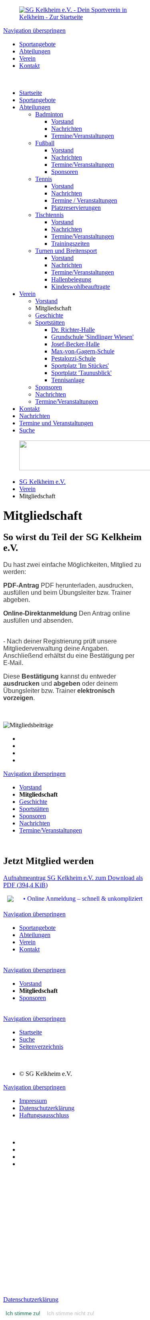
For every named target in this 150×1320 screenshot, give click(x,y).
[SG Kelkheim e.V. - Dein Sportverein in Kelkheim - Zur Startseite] (75, 17)
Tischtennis (49, 214)
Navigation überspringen (34, 30)
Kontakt (29, 408)
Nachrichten (66, 128)
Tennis (43, 179)
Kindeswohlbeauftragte (80, 286)
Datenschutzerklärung (30, 1299)
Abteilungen (34, 107)
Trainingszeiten (70, 243)
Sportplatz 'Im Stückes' (80, 365)
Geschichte (49, 315)
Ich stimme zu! (23, 1313)
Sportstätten (50, 322)
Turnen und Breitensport (66, 250)
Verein (27, 293)
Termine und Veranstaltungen (56, 423)
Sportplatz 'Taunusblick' (81, 372)
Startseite (30, 92)
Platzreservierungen (76, 207)
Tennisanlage (67, 380)
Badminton (49, 114)
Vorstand (62, 121)
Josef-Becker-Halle (75, 344)
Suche (27, 430)
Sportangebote (37, 100)
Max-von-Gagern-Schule (82, 351)
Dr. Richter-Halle (73, 329)
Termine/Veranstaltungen (82, 135)
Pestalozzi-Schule (73, 358)
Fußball (44, 143)
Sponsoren (64, 171)
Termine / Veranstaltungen (84, 200)
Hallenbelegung (71, 279)
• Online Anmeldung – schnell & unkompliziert (82, 898)
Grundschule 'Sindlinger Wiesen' (92, 336)
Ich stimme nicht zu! (70, 1313)
